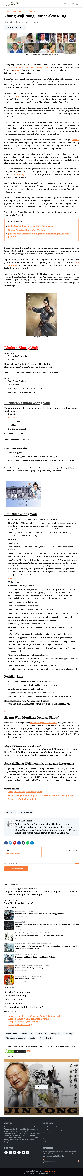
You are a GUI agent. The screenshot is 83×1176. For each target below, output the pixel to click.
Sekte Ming (18, 174)
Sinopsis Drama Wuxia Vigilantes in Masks (28, 1019)
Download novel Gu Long (52, 1127)
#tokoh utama (25, 812)
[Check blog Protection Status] (15, 1051)
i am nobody (36, 944)
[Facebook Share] (6, 843)
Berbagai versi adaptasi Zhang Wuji (25, 791)
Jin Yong (16, 70)
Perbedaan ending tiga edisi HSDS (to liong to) (30, 226)
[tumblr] (19, 1152)
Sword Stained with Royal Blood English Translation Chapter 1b (39, 935)
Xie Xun (17, 96)
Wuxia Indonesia (50, 1171)
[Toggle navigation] (77, 3)
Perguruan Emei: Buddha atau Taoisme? (23, 1007)
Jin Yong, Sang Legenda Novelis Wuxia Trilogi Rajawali (34, 1016)
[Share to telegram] (32, 843)
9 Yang (11, 578)
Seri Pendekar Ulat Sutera (25, 979)
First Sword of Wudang (15, 996)
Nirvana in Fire (46, 944)
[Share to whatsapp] (27, 843)
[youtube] (65, 3)
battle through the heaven (23, 954)
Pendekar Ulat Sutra (36, 976)
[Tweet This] (10, 843)
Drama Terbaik (20, 911)
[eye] (14, 1152)
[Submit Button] (76, 1161)
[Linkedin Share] (19, 843)
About (45, 1139)
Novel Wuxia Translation (36, 933)
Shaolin (75, 140)
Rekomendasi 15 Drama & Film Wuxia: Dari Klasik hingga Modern (39, 914)
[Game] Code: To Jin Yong (20, 1024)
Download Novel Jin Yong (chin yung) (29, 968)
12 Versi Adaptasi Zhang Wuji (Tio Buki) (27, 230)
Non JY (27, 976)
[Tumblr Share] (23, 843)
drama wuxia (30, 911)
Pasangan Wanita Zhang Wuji (22, 799)
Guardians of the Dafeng (23, 944)
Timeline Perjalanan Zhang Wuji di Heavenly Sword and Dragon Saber (41, 795)
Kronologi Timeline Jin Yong (18, 992)
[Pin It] (14, 843)
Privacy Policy (48, 1133)
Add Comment (17, 869)
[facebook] (27, 1152)
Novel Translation (21, 933)
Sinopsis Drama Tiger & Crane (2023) (25, 1021)
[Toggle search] (73, 4)
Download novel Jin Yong (52, 1130)
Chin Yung (41, 1087)
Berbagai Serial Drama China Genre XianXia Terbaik (35, 957)
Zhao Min (10, 812)
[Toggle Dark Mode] (69, 3)
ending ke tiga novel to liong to (43, 723)
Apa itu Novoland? (13, 1003)
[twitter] (23, 1152)
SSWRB (47, 933)
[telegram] (10, 1152)
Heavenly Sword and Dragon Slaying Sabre (28, 67)
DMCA (29, 1051)
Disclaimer (47, 1136)
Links (45, 1142)
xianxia (35, 954)
